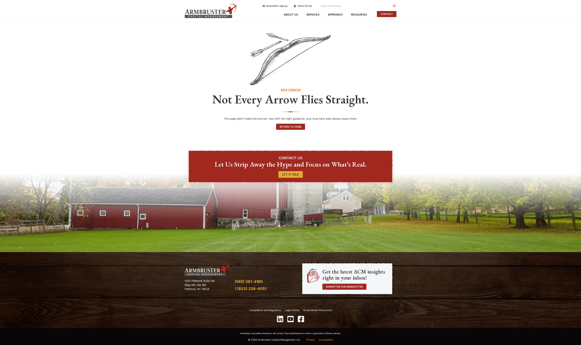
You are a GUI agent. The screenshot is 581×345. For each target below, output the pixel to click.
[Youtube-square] (290, 319)
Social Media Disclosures (317, 310)
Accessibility (326, 339)
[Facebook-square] (301, 319)
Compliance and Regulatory (265, 310)
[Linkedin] (280, 319)
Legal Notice (292, 310)
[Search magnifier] (394, 6)
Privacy (311, 339)
